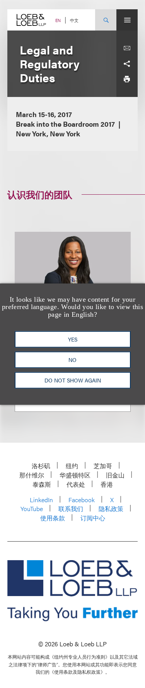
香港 (107, 484)
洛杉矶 (41, 465)
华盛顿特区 (75, 475)
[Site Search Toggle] (105, 20)
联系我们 (70, 508)
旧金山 (115, 475)
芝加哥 (103, 465)
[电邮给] (126, 48)
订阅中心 (92, 517)
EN (58, 20)
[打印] (127, 79)
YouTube (31, 508)
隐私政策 (111, 508)
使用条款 (52, 517)
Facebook (81, 499)
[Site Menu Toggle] (127, 20)
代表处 (76, 484)
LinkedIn (41, 499)
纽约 (72, 465)
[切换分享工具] (127, 63)
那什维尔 (31, 475)
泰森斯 (41, 484)
